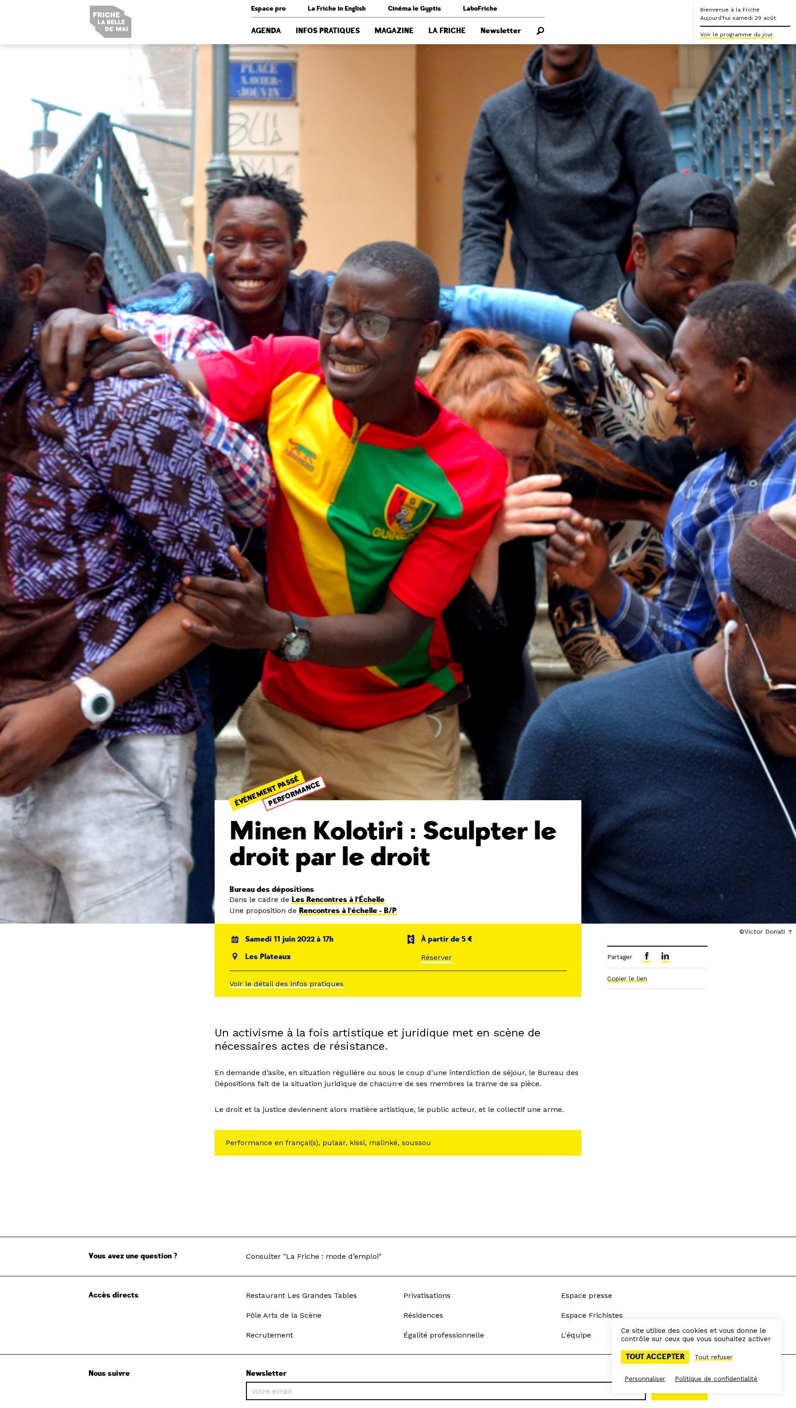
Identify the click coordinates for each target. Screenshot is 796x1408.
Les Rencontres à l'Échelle (338, 899)
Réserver (436, 957)
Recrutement (269, 1335)
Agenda (266, 30)
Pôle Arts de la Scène (284, 1315)
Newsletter (500, 30)
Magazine (394, 30)
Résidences (423, 1315)
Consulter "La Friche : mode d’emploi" (313, 1256)
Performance (294, 793)
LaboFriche (480, 8)
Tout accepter (655, 1356)
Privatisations (427, 1295)
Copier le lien (627, 978)
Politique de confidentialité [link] (716, 1378)
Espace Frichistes (592, 1315)
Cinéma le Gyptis (414, 8)
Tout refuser (713, 1357)
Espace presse (586, 1295)
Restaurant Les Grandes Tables (301, 1295)
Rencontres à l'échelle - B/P (348, 910)
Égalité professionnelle (444, 1335)
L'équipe (576, 1335)
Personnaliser (645, 1378)
